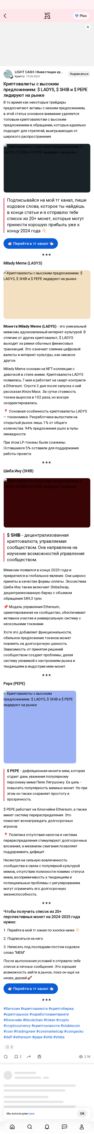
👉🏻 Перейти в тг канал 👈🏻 (31, 243)
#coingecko (74, 1031)
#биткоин (11, 1008)
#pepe (37, 1037)
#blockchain (33, 1020)
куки (31, 1113)
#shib (47, 1037)
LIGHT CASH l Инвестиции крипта (39, 72)
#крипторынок (16, 1014)
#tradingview (24, 1031)
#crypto (62, 1020)
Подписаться (79, 74)
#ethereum (22, 1037)
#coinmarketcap (49, 1031)
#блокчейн (12, 1020)
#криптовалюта (34, 1008)
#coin (8, 1031)
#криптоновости (45, 1025)
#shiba (58, 1037)
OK (82, 1114)
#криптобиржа (61, 1008)
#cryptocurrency (17, 1025)
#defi (7, 1037)
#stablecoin (70, 1025)
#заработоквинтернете (49, 1014)
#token (49, 1020)
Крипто (20, 76)
